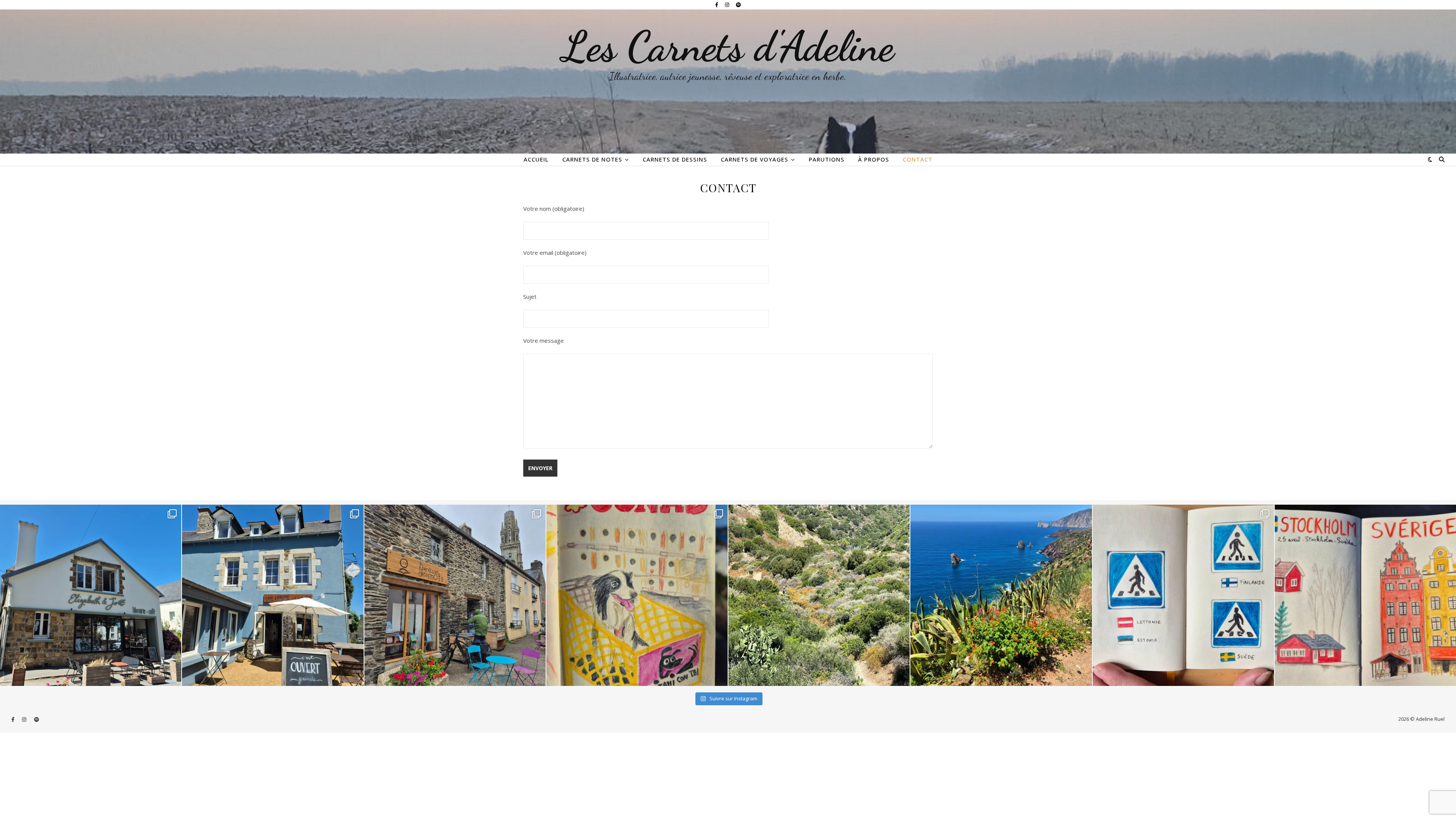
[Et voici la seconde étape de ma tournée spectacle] (272, 595)
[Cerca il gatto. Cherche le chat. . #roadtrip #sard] (1001, 595)
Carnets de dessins (675, 159)
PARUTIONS (826, 159)
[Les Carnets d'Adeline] (728, 81)
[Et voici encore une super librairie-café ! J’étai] (90, 595)
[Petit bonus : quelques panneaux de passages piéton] (1183, 595)
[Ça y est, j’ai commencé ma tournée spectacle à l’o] (455, 595)
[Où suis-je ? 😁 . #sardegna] (819, 595)
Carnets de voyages (754, 159)
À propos (873, 159)
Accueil (536, 159)
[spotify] (738, 4)
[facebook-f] (717, 4)
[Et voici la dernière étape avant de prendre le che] (1365, 595)
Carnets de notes (592, 159)
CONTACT (917, 159)
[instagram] (727, 4)
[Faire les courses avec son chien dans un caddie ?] (637, 595)
